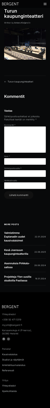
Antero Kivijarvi (21, 23)
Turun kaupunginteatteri (20, 81)
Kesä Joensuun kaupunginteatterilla (16, 251)
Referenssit (8, 370)
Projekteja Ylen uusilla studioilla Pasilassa (17, 278)
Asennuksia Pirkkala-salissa (17, 265)
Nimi (7, 156)
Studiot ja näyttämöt (13, 359)
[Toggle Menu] (45, 4)
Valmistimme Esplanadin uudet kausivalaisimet (14, 236)
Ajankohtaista (9, 391)
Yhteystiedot (9, 385)
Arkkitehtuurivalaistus (13, 365)
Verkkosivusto (10, 180)
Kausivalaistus (10, 354)
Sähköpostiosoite (13, 168)
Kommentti (10, 125)
